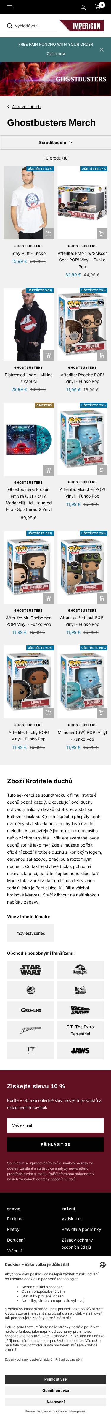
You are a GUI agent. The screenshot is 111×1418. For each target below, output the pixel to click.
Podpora (15, 1218)
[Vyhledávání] (48, 25)
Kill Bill (65, 887)
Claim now (56, 53)
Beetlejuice (46, 887)
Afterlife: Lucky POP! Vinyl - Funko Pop (29, 735)
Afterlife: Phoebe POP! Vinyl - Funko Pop (82, 378)
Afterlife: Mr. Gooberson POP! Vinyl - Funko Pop (29, 621)
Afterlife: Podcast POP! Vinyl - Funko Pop (82, 620)
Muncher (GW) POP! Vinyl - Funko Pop (82, 735)
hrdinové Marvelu (24, 894)
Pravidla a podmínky (81, 1229)
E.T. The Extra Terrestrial (80, 1030)
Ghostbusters (28, 246)
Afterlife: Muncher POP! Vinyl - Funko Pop (82, 492)
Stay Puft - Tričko (29, 253)
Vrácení (14, 1250)
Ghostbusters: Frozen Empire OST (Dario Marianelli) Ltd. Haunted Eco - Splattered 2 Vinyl (29, 499)
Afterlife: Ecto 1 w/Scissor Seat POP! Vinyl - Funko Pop (82, 260)
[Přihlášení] (83, 7)
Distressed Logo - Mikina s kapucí (29, 378)
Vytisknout (72, 1218)
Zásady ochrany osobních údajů (77, 1243)
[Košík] (98, 7)
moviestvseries (30, 933)
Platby (13, 1229)
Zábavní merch (26, 106)
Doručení (15, 1239)
